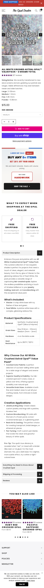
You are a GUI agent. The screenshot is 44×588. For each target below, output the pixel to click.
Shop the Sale (21, 186)
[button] (7, 75)
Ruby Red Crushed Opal (11, 526)
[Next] (40, 34)
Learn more (30, 580)
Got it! (22, 584)
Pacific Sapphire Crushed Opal (32, 527)
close (41, 3)
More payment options (22, 141)
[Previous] (3, 34)
